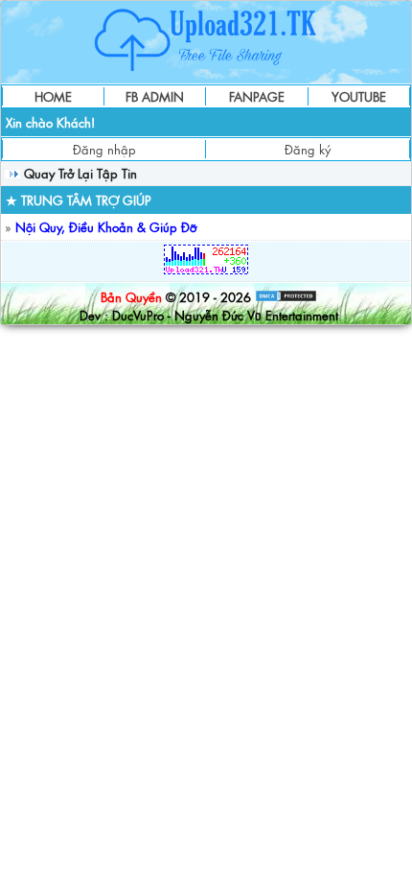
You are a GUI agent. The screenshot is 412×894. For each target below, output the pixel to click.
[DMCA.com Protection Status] (286, 297)
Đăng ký (308, 149)
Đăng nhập (104, 149)
